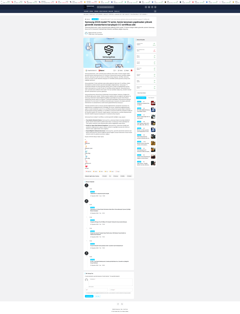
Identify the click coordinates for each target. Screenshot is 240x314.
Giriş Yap (97, 296)
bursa (89, 32)
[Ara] (146, 7)
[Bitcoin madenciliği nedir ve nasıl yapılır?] (146, 116)
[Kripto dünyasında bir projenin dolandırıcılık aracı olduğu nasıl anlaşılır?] (146, 136)
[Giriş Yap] (152, 7)
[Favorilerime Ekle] (131, 70)
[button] (149, 7)
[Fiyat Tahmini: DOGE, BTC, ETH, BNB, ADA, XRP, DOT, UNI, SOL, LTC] (146, 123)
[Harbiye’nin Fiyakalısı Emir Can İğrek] (146, 103)
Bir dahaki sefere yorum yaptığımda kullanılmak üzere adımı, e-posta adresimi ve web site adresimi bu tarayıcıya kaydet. (109, 292)
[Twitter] (122, 304)
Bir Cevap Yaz (89, 273)
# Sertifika (122, 176)
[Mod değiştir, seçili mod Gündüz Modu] (155, 11)
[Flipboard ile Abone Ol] (101, 70)
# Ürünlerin (129, 176)
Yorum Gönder (89, 296)
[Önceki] (1, 1)
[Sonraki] (1, 3)
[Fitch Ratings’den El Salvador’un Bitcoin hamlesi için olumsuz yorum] (146, 150)
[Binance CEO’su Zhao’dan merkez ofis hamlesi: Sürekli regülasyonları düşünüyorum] (146, 143)
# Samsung (116, 176)
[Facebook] (118, 304)
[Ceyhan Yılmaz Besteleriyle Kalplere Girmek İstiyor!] (146, 156)
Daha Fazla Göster (142, 92)
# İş (110, 176)
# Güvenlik (104, 176)
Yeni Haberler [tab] (151, 97)
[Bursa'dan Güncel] (89, 7)
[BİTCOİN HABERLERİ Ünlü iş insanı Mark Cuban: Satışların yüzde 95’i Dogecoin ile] (146, 110)
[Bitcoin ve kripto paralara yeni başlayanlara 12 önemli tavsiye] (146, 130)
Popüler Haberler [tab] (141, 97)
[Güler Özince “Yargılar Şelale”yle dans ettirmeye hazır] (146, 163)
